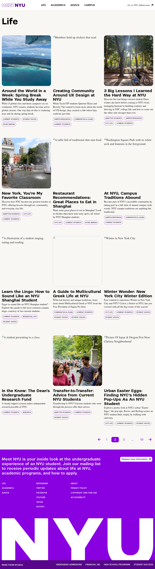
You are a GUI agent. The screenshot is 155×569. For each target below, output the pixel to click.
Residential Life (30, 317)
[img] (26, 60)
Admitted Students (113, 118)
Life (43, 5)
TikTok (39, 502)
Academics (58, 5)
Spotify (40, 506)
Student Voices (29, 119)
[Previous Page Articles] (99, 439)
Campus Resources (62, 119)
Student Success (143, 565)
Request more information (134, 459)
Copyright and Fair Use (84, 493)
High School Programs (117, 565)
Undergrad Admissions (69, 565)
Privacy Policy (79, 488)
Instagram (42, 483)
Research (27, 412)
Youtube (40, 497)
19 (141, 439)
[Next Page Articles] (150, 439)
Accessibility (78, 497)
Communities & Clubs (83, 119)
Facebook (41, 493)
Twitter (40, 488)
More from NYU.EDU (12, 565)
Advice (74, 5)
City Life (109, 123)
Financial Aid (92, 565)
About (74, 483)
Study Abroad (9, 124)
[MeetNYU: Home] (13, 5)
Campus (89, 5)
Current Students (11, 119)
